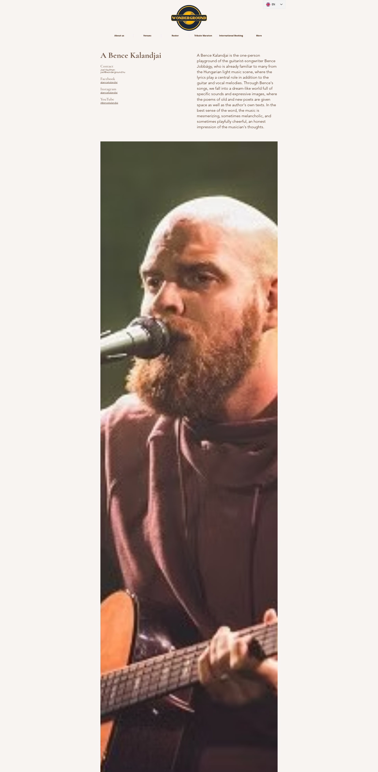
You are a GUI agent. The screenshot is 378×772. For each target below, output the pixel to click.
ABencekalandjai (109, 102)
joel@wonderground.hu (112, 72)
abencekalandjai (109, 82)
